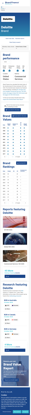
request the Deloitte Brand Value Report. (13, 99)
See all (7, 276)
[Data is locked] (13, 128)
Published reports (19, 38)
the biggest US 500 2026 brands (11, 95)
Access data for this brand (13, 109)
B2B (22, 290)
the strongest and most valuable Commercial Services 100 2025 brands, (14, 91)
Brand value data (10, 38)
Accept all (25, 411)
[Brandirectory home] (12, 3)
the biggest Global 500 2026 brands (16, 93)
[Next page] (25, 156)
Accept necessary (7, 411)
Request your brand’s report (11, 380)
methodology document (15, 296)
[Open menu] (3, 3)
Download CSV (22, 163)
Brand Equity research (15, 42)
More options (17, 411)
